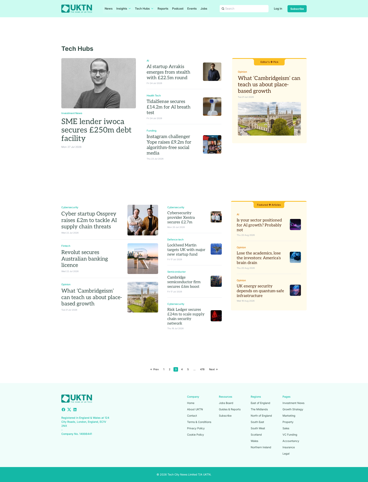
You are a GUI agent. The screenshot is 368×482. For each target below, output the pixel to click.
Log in (278, 8)
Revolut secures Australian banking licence (84, 258)
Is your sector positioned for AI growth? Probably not (259, 225)
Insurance (289, 447)
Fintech (65, 245)
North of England (261, 415)
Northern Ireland (261, 447)
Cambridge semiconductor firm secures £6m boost (183, 282)
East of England (260, 403)
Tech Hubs (142, 8)
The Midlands (259, 409)
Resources (225, 396)
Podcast (177, 8)
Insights (121, 8)
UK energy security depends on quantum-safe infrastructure (260, 291)
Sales (286, 428)
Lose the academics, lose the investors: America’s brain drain (259, 258)
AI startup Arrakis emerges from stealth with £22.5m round (168, 72)
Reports (163, 8)
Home (190, 403)
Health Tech (154, 95)
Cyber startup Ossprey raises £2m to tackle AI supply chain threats (89, 220)
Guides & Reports (230, 409)
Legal (286, 453)
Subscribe (297, 8)
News (109, 8)
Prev (156, 369)
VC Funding (290, 434)
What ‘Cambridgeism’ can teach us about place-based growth (269, 84)
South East (257, 422)
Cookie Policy (195, 434)
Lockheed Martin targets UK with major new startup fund (186, 250)
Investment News (71, 113)
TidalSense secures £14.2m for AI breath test (169, 107)
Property (288, 422)
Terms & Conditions (199, 422)
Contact (192, 415)
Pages (287, 396)
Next (212, 369)
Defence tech (175, 239)
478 (202, 369)
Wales (254, 441)
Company (193, 396)
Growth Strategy (293, 409)
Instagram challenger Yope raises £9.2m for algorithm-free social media (169, 145)
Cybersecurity (69, 207)
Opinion (242, 71)
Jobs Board (226, 403)
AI (148, 60)
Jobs (203, 8)
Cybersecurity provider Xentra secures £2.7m (181, 218)
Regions (256, 396)
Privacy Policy (196, 428)
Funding (151, 130)
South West (258, 428)
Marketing (289, 415)
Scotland (256, 434)
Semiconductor (176, 271)
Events (192, 8)
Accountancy (291, 441)
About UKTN (195, 409)
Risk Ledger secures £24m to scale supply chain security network (186, 316)
